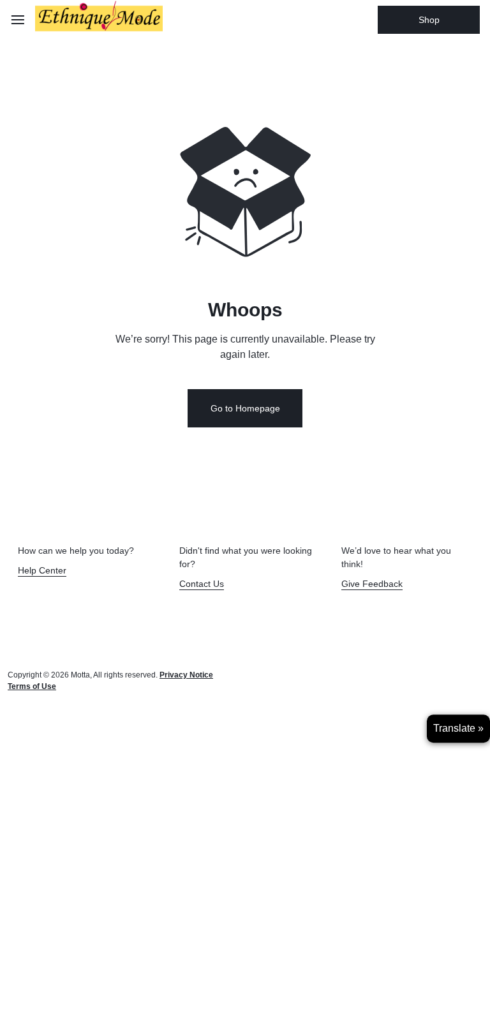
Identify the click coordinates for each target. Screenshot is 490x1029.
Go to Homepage (245, 408)
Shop (429, 20)
